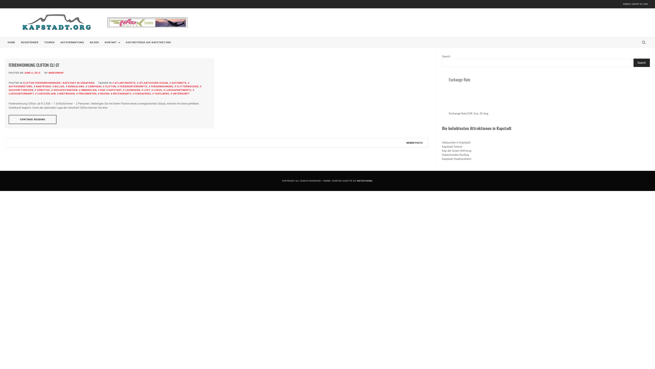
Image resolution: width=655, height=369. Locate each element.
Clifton (110, 86)
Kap (102, 90)
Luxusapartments (178, 90)
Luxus (158, 90)
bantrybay (43, 86)
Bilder (94, 42)
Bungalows (76, 86)
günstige (43, 90)
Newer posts (414, 142)
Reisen (104, 93)
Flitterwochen (188, 86)
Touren (49, 42)
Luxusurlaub (46, 93)
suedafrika (143, 93)
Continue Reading (32, 119)
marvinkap (56, 72)
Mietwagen (67, 93)
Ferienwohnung (162, 86)
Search (446, 56)
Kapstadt (115, 90)
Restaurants (122, 93)
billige (59, 86)
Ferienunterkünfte (133, 86)
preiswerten (87, 93)
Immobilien (89, 90)
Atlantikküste (125, 82)
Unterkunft (181, 93)
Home (11, 42)
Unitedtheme (365, 181)
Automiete (179, 82)
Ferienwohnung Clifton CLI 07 (34, 65)
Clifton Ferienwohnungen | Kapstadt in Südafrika (59, 82)
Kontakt (111, 42)
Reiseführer (29, 42)
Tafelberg (162, 93)
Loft (147, 90)
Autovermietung (72, 42)
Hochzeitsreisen (66, 90)
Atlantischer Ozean (153, 82)
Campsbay (94, 86)
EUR (469, 113)
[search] (643, 42)
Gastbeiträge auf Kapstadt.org (148, 42)
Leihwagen (132, 90)
